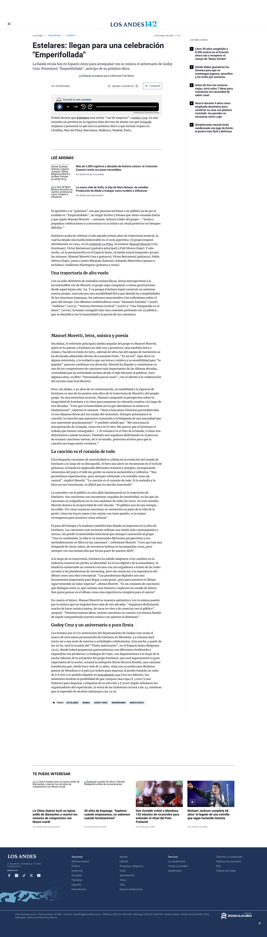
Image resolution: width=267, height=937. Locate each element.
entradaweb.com (109, 675)
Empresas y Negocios (131, 866)
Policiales (77, 880)
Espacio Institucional (131, 889)
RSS (218, 866)
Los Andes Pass (176, 861)
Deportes (76, 884)
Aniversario (119, 702)
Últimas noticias (80, 861)
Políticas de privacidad (228, 861)
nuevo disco (137, 702)
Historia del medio (226, 870)
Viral (122, 884)
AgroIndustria (127, 875)
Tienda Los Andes (178, 866)
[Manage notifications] (259, 923)
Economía (77, 870)
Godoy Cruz (140, 118)
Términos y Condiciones (229, 856)
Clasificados (174, 870)
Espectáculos (54, 35)
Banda (86, 702)
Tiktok (24, 875)
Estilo (123, 870)
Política (76, 866)
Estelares (83, 118)
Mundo (123, 856)
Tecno (123, 880)
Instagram (16, 875)
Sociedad (77, 875)
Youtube (39, 875)
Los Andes (38, 35)
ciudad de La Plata (101, 244)
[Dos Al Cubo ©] (236, 918)
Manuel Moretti (140, 244)
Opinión (124, 861)
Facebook (9, 875)
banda (147, 122)
